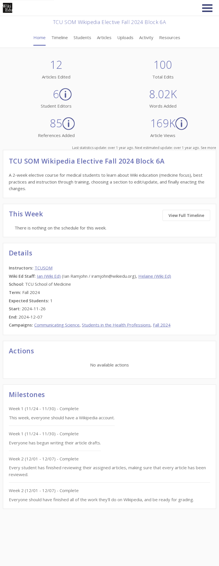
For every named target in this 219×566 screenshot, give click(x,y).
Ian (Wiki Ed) (49, 276)
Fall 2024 (162, 325)
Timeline (59, 37)
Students (82, 37)
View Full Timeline (186, 215)
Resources (169, 37)
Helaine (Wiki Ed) (154, 276)
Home (39, 37)
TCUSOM (43, 268)
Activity (146, 37)
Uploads (125, 37)
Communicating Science (57, 325)
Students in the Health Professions (116, 325)
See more (208, 147)
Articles (104, 37)
